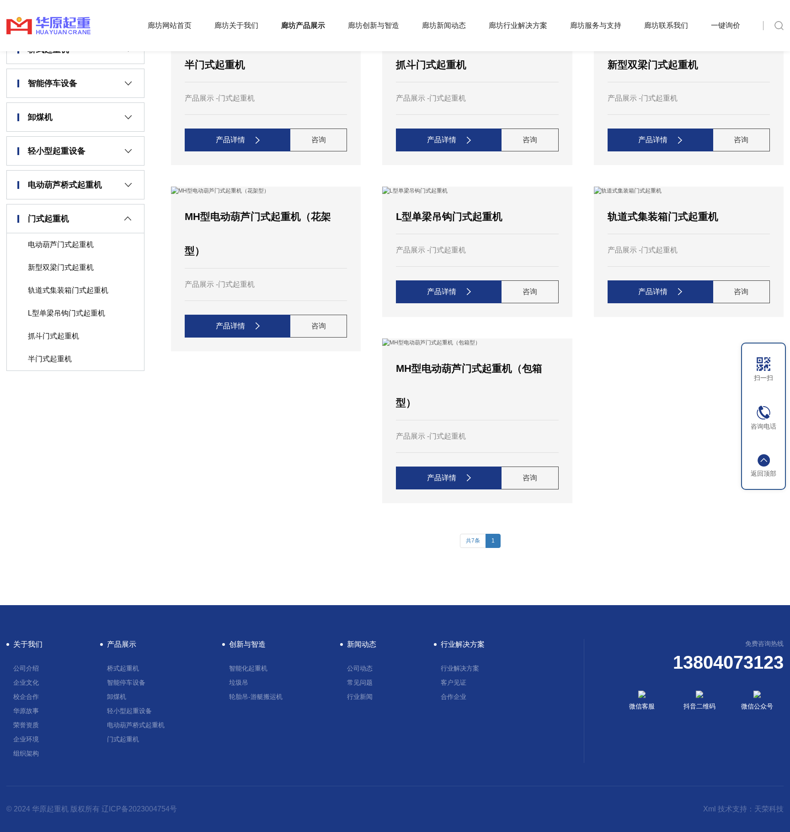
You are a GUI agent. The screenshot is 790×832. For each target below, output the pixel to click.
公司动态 (360, 668)
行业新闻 (360, 696)
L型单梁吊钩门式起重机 (66, 313)
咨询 (318, 140)
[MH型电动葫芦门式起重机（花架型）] (220, 191)
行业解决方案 (460, 668)
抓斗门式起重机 (53, 336)
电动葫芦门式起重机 (61, 244)
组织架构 (26, 753)
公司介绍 (26, 668)
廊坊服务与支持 (595, 25)
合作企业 (453, 696)
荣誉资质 (26, 725)
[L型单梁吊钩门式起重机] (415, 191)
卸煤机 (40, 117)
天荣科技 (769, 809)
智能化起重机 (248, 668)
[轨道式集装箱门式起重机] (628, 191)
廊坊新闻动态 (444, 25)
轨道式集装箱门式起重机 (68, 290)
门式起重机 (48, 218)
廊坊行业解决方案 (518, 25)
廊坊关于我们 (236, 25)
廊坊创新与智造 (373, 25)
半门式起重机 (50, 359)
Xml (709, 809)
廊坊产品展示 (303, 25)
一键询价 (725, 25)
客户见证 (453, 682)
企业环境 (26, 739)
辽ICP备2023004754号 (139, 809)
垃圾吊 (238, 682)
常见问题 (360, 682)
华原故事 (26, 710)
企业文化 (26, 682)
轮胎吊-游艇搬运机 (256, 696)
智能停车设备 (52, 83)
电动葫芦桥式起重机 (65, 184)
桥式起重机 (123, 668)
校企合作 (26, 696)
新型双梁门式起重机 (61, 267)
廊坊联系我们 (666, 25)
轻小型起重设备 (56, 151)
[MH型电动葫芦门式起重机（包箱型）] (431, 342)
